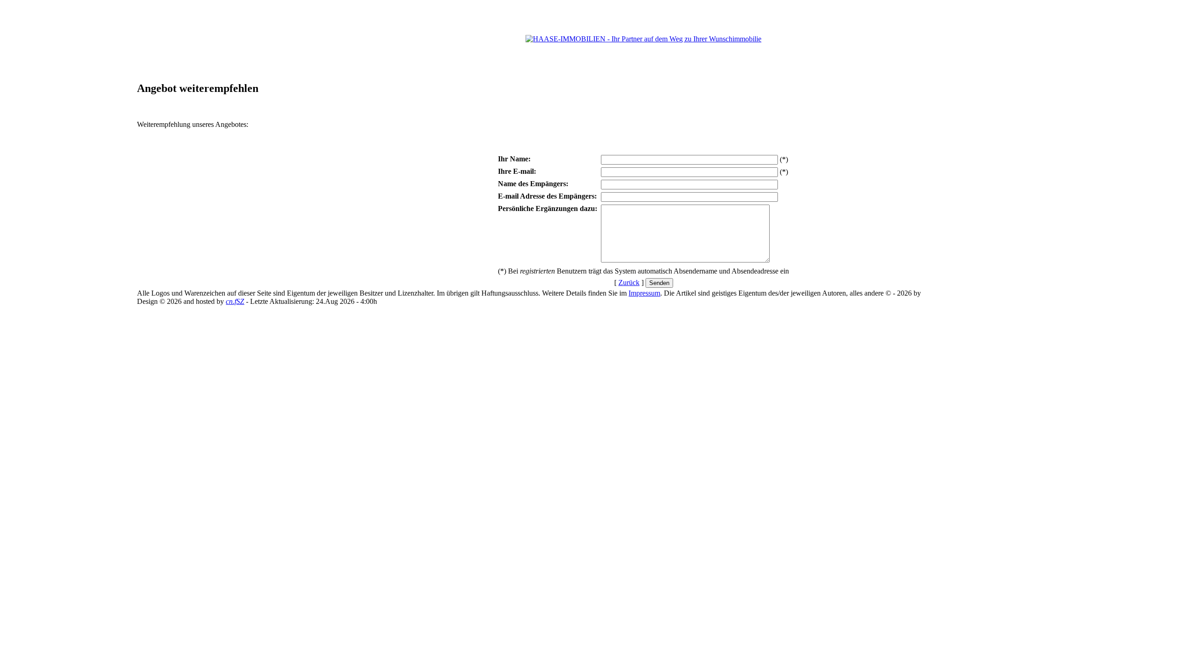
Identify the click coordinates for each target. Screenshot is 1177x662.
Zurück (629, 282)
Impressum (644, 293)
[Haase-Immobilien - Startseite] (643, 39)
